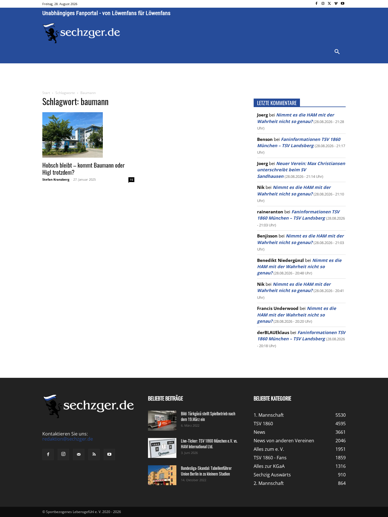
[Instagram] (323, 4)
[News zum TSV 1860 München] (81, 33)
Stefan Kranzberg (55, 179)
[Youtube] (342, 4)
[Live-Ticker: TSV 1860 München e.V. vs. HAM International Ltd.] (162, 448)
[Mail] (78, 454)
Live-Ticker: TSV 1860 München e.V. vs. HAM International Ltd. (209, 443)
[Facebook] (316, 4)
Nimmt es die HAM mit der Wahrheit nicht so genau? (299, 266)
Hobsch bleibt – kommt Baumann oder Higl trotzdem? (83, 168)
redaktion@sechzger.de (67, 439)
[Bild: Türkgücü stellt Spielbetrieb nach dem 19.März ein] (162, 421)
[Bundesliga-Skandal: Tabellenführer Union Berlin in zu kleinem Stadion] (162, 475)
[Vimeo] (336, 4)
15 (131, 180)
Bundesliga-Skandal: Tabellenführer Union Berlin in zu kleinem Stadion (206, 471)
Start (46, 92)
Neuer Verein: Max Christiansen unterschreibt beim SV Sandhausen (301, 169)
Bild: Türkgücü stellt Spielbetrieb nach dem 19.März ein (208, 416)
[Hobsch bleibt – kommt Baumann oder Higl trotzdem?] (88, 135)
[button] (337, 52)
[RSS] (94, 454)
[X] (329, 4)
